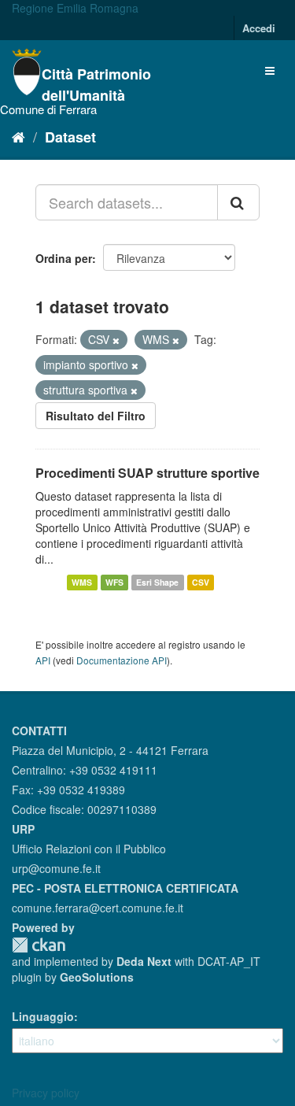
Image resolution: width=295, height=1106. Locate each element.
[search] (238, 202)
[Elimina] (116, 340)
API (42, 660)
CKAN (38, 945)
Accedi (258, 27)
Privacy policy (45, 1092)
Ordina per (63, 258)
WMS (82, 582)
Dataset (70, 137)
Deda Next (143, 961)
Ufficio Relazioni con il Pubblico (89, 848)
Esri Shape (157, 582)
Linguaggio (43, 1016)
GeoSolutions (97, 977)
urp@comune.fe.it (56, 868)
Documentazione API (121, 660)
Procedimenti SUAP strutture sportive (147, 473)
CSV (200, 582)
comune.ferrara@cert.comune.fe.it (97, 908)
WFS (114, 582)
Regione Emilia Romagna (75, 8)
